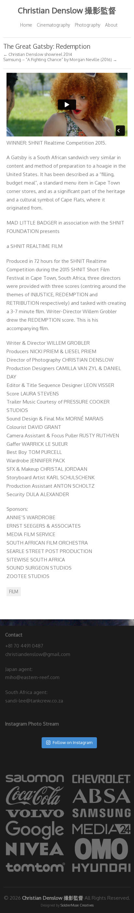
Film (13, 591)
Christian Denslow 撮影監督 (67, 10)
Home (26, 25)
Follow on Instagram (72, 742)
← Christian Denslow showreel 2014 (37, 54)
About (111, 25)
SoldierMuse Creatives (77, 905)
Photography (87, 25)
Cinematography (53, 25)
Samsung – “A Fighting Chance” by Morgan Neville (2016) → (60, 60)
